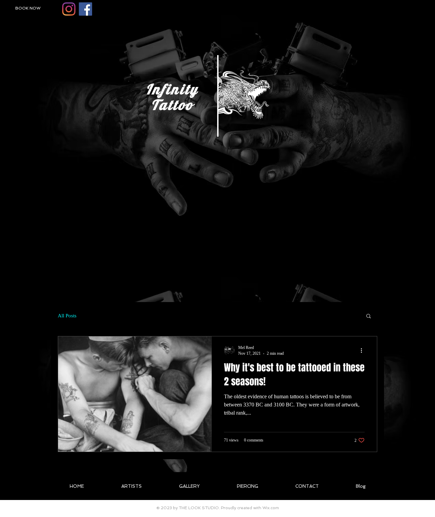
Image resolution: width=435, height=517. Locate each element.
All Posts (67, 315)
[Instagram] (68, 9)
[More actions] (364, 350)
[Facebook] (85, 9)
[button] (368, 316)
